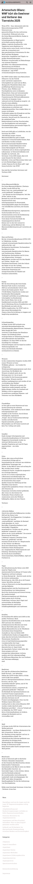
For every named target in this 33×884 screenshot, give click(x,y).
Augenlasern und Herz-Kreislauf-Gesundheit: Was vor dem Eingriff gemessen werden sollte (14, 822)
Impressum (6, 873)
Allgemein (6, 842)
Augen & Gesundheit (9, 844)
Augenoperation (8, 861)
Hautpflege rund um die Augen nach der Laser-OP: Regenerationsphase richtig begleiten (16, 804)
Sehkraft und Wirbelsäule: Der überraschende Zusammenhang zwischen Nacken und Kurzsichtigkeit (16, 829)
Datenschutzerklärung (10, 869)
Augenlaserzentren (9, 858)
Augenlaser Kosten (9, 850)
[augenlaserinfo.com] (10, 2)
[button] (27, 2)
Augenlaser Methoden (10, 852)
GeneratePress (27, 883)
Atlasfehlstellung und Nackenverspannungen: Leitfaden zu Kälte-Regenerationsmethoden (15, 811)
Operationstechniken (10, 863)
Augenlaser (6, 847)
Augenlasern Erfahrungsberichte (14, 855)
